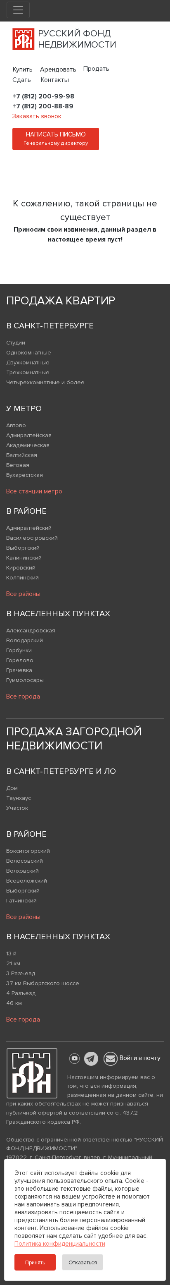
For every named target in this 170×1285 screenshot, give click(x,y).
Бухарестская (24, 475)
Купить (23, 69)
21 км (13, 963)
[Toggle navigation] (18, 10)
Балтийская (21, 455)
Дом (12, 788)
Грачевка (19, 670)
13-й (11, 953)
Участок (17, 807)
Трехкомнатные (28, 372)
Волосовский (24, 860)
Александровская (30, 630)
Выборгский (23, 547)
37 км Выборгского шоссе (42, 983)
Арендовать (58, 69)
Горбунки (19, 650)
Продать (96, 69)
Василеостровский (32, 537)
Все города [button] (23, 696)
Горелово (19, 660)
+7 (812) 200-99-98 (43, 96)
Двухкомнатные (28, 362)
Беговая (17, 465)
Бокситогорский (28, 850)
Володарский (24, 640)
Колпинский (22, 577)
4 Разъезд (20, 993)
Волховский (22, 870)
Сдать (21, 80)
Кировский (20, 567)
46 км (14, 1003)
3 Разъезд (20, 973)
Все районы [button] (23, 594)
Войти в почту (140, 1058)
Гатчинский (21, 900)
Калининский (24, 557)
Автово (16, 425)
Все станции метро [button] (34, 491)
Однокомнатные (28, 352)
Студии (15, 342)
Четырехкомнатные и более (45, 382)
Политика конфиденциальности (59, 1243)
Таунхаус (18, 798)
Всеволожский (26, 880)
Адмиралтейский (29, 527)
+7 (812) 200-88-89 (42, 106)
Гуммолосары (25, 680)
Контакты (55, 80)
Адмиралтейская (29, 435)
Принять (35, 1262)
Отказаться (82, 1262)
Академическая (28, 445)
